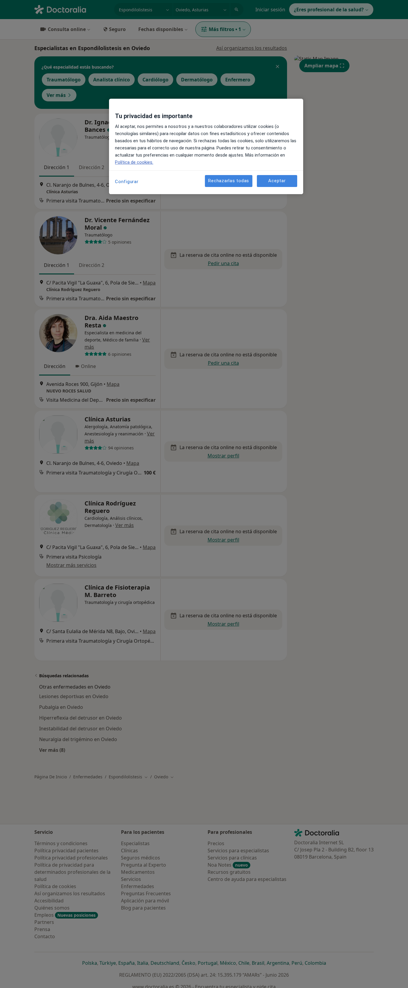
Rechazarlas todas (228, 181)
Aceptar (277, 181)
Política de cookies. (134, 162)
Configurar (127, 181)
